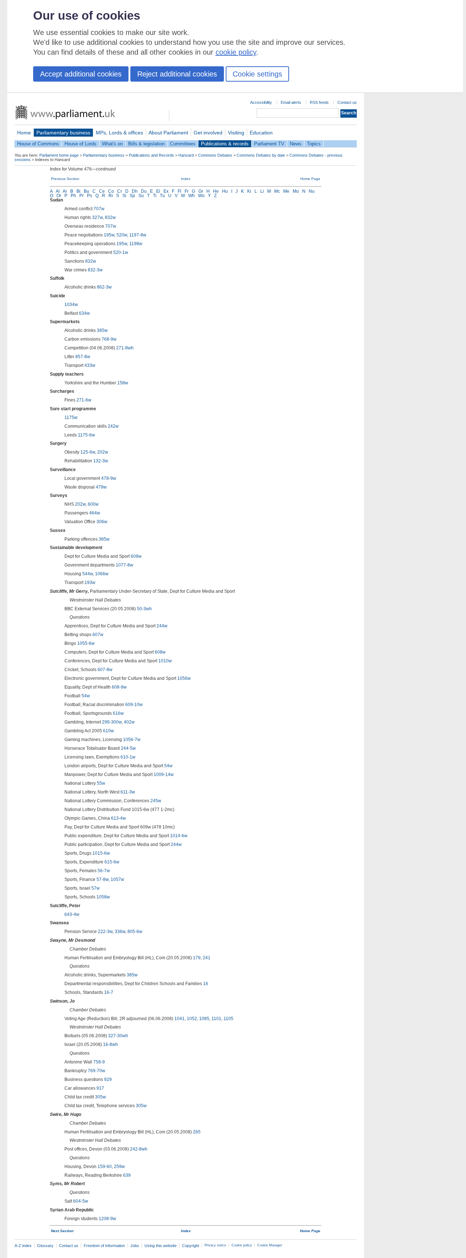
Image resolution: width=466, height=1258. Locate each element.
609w (136, 556)
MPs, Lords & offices (119, 133)
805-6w (134, 931)
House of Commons (38, 143)
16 (205, 983)
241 (206, 958)
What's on (112, 143)
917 (100, 1088)
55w (101, 783)
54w (86, 696)
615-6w (111, 862)
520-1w (120, 252)
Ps (89, 195)
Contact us (347, 102)
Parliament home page (59, 155)
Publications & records (225, 143)
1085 (204, 1018)
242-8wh (138, 1149)
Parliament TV (269, 143)
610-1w (128, 757)
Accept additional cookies (81, 74)
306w (101, 522)
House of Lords (80, 143)
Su (141, 195)
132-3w (100, 461)
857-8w (82, 356)
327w (97, 217)
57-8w (102, 879)
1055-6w (86, 643)
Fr (187, 191)
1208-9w (107, 1218)
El (158, 191)
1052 (192, 1018)
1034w (71, 304)
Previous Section (65, 179)
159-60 (105, 1166)
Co (111, 191)
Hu (225, 191)
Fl (179, 191)
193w (89, 582)
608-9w (119, 687)
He (216, 191)
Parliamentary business (63, 133)
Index (185, 179)
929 (108, 1079)
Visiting (236, 133)
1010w (165, 661)
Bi (78, 191)
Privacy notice (215, 1245)
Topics (314, 143)
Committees (183, 143)
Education (261, 133)
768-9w (109, 339)
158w (122, 383)
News (295, 143)
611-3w (128, 792)
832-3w (95, 270)
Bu (86, 191)
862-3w (104, 287)
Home (24, 133)
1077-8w (124, 565)
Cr (119, 191)
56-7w (104, 871)
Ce (102, 191)
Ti (155, 195)
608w (160, 652)
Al (58, 191)
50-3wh (144, 609)
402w (129, 722)
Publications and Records (151, 155)
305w (100, 1097)
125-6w (87, 452)
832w (110, 217)
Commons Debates (215, 155)
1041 (179, 1018)
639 (127, 1175)
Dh (135, 191)
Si (124, 195)
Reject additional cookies (177, 74)
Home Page (310, 179)
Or (58, 195)
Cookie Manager (269, 1245)
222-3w (105, 931)
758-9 (99, 1062)
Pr (81, 195)
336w (120, 931)
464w (94, 513)
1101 (216, 1018)
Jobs (134, 1245)
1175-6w (86, 435)
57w (95, 888)
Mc (277, 191)
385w (102, 330)
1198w (135, 244)
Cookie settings (257, 74)
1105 (228, 1018)
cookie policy (236, 52)
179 (197, 958)
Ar (65, 191)
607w (97, 634)
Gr (200, 191)
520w (121, 235)
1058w (103, 897)
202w (102, 452)
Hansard (186, 155)
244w (162, 626)
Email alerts (291, 102)
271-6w (83, 400)
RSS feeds (319, 102)
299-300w (112, 722)
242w (113, 426)
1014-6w (178, 836)
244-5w (128, 748)
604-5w (80, 1201)
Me (286, 191)
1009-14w (164, 774)
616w (118, 713)
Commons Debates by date (261, 155)
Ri (110, 195)
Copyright (190, 1245)
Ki (249, 191)
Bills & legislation (146, 143)
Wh (191, 195)
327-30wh (118, 1036)
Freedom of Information (104, 1245)
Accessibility (261, 102)
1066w (101, 574)
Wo (201, 195)
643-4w (71, 914)
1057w (117, 879)
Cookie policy (242, 1245)
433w (89, 365)
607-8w (105, 669)
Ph (73, 195)
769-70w (96, 1071)
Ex (166, 191)
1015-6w (101, 853)
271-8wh (125, 348)
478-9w (108, 478)
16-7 (108, 992)
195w (109, 235)
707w (99, 209)
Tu (162, 195)
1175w (71, 417)
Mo (296, 191)
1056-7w (132, 739)
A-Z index (23, 1245)
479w (101, 487)
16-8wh (110, 1044)
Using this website (161, 1245)
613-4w (118, 818)
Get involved (208, 133)
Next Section (62, 1231)
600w (93, 504)
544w (87, 574)
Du (144, 191)
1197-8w (137, 235)
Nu (312, 191)
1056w (184, 678)
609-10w (134, 704)
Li (262, 191)
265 (197, 1132)
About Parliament (168, 133)
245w (155, 801)
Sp (132, 195)
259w (119, 1166)
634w (84, 313)
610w (108, 731)
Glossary (45, 1245)
